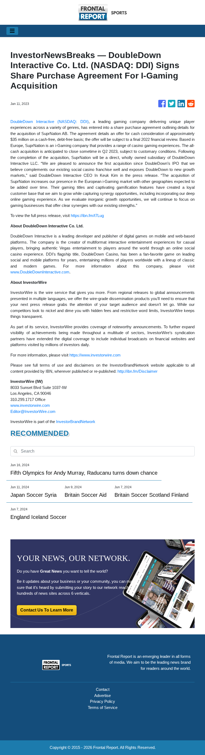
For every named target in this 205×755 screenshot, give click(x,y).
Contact (102, 689)
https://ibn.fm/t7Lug (87, 215)
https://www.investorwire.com (95, 355)
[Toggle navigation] (12, 31)
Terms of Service (102, 707)
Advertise (102, 695)
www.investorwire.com (30, 405)
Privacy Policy (102, 701)
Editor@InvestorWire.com (33, 411)
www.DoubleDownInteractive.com (39, 272)
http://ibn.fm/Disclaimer (137, 371)
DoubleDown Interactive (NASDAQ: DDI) (49, 121)
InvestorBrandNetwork (75, 421)
